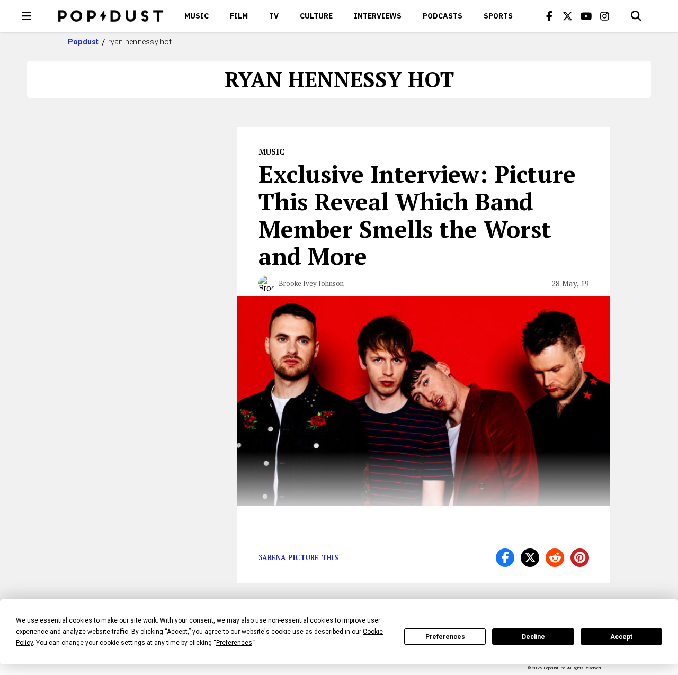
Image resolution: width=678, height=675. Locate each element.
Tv (274, 16)
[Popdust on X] (568, 16)
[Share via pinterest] (579, 557)
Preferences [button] (234, 642)
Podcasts (442, 16)
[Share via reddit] (555, 557)
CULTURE (316, 16)
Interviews (378, 16)
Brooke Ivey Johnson (311, 283)
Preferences (445, 637)
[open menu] (26, 16)
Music (196, 16)
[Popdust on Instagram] (605, 16)
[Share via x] (530, 557)
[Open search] (636, 16)
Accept (621, 637)
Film (239, 16)
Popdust (83, 42)
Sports (498, 16)
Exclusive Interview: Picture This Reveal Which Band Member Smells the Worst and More (417, 215)
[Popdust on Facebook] (549, 16)
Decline (533, 637)
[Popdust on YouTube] (586, 16)
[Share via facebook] (505, 557)
